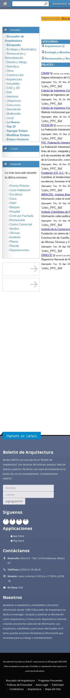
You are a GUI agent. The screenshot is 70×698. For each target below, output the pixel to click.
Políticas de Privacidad (19, 684)
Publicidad (58, 684)
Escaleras (16, 194)
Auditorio (14, 237)
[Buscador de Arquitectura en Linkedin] (19, 522)
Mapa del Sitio (53, 689)
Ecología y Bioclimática (21, 49)
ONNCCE (46, 255)
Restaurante (17, 220)
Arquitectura (34, 689)
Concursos (14, 105)
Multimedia (13, 113)
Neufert (14, 228)
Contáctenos (17, 689)
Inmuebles (13, 83)
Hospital (15, 211)
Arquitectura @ (55, 46)
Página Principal (50, 18)
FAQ (20, 587)
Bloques (15, 207)
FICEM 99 (47, 125)
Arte (9, 92)
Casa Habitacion (20, 190)
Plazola (14, 245)
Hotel (13, 203)
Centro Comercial (21, 224)
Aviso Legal (42, 684)
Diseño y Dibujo (17, 62)
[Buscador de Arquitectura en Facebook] (6, 522)
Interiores (12, 96)
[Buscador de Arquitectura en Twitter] (12, 522)
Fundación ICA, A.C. (52, 172)
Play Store (18, 540)
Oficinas (15, 233)
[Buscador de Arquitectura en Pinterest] (26, 522)
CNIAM (45, 73)
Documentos (60, 4)
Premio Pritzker (19, 185)
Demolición (14, 109)
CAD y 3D (13, 87)
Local (10, 118)
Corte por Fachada (21, 215)
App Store (18, 536)
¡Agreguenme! (14, 501)
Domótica (13, 66)
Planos (14, 241)
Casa (13, 198)
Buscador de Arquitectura (20, 680)
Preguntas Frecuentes (50, 680)
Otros (10, 70)
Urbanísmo (14, 100)
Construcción (15, 75)
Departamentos (19, 250)
